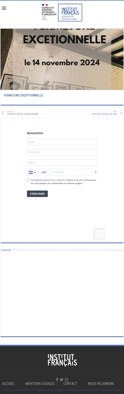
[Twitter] (61, 380)
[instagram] (66, 380)
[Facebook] (57, 380)
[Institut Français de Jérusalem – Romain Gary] (62, 12)
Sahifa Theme (8, 386)
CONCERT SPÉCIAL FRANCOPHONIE (22, 112)
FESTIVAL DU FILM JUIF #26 (104, 112)
